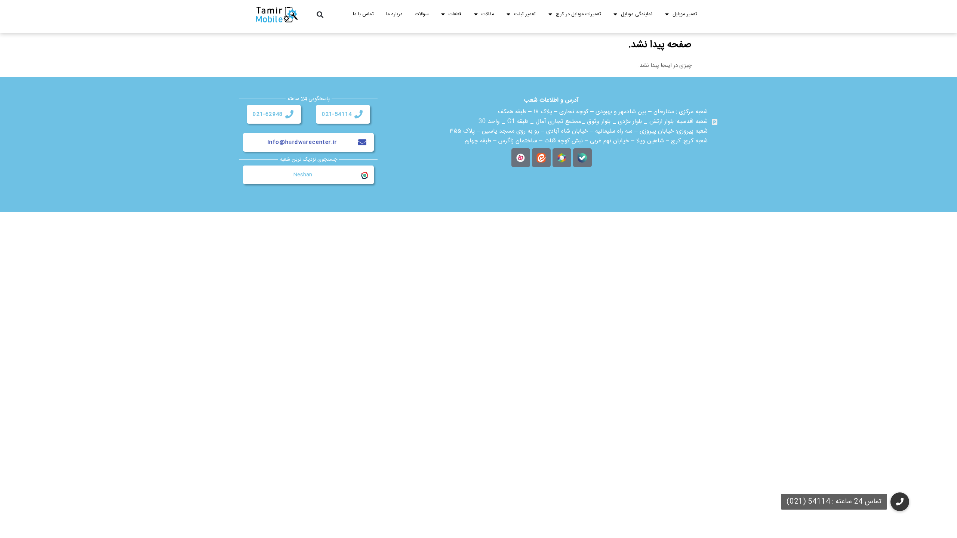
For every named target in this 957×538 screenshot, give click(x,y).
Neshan (302, 174)
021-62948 (268, 114)
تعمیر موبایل (685, 14)
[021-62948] (289, 114)
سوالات (422, 14)
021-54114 (337, 114)
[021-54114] (358, 114)
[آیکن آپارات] (520, 157)
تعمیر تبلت (525, 14)
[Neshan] (364, 175)
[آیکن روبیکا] (562, 157)
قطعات (455, 14)
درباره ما (394, 14)
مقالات (487, 14)
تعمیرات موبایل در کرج (578, 14)
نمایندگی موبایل (636, 14)
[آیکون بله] (582, 157)
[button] (320, 15)
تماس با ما (363, 14)
